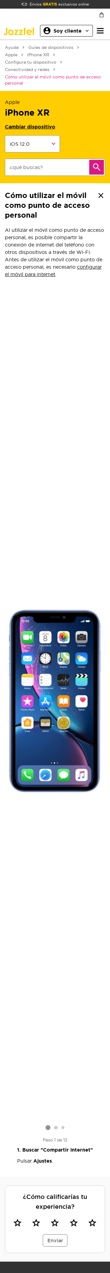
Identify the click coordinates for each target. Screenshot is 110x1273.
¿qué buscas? (26, 167)
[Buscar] (96, 167)
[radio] (17, 1223)
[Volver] (101, 195)
